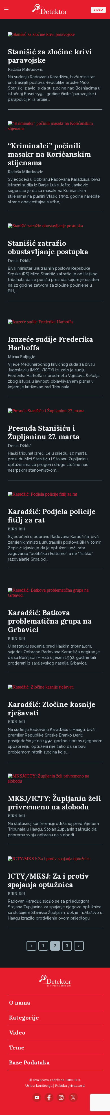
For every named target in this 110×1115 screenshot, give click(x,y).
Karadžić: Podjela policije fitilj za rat (52, 515)
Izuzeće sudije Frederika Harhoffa (50, 343)
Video (98, 9)
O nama (19, 1002)
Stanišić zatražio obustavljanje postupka (48, 247)
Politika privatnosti (70, 1085)
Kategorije (24, 1017)
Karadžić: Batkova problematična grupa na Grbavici (50, 621)
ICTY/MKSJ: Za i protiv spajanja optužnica (48, 880)
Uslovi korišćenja (38, 1085)
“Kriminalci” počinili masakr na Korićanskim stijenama (49, 154)
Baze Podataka (29, 1062)
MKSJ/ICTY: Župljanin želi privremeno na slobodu (54, 802)
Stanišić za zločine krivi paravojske (50, 56)
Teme (17, 1047)
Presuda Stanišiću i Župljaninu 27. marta (44, 432)
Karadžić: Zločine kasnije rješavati (51, 708)
